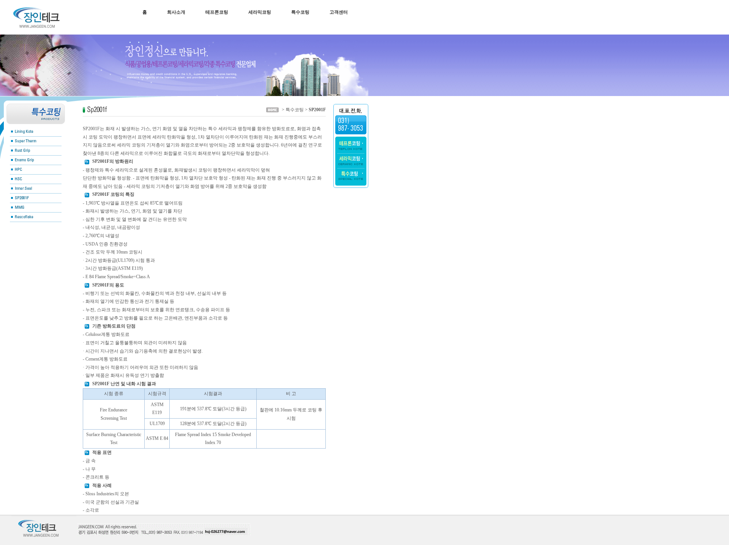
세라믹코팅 (259, 12)
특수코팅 (300, 12)
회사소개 (176, 12)
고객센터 (339, 12)
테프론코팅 (216, 12)
